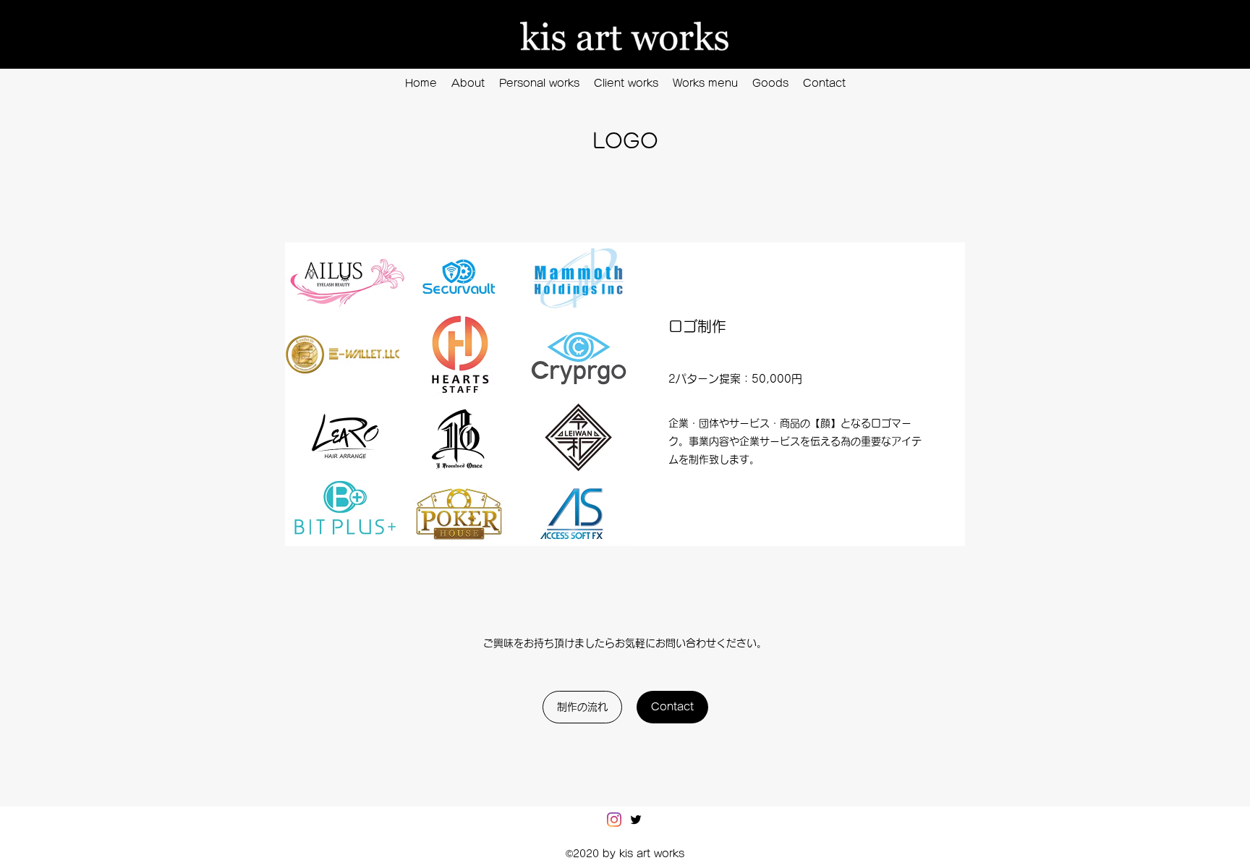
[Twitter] (636, 819)
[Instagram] (614, 819)
